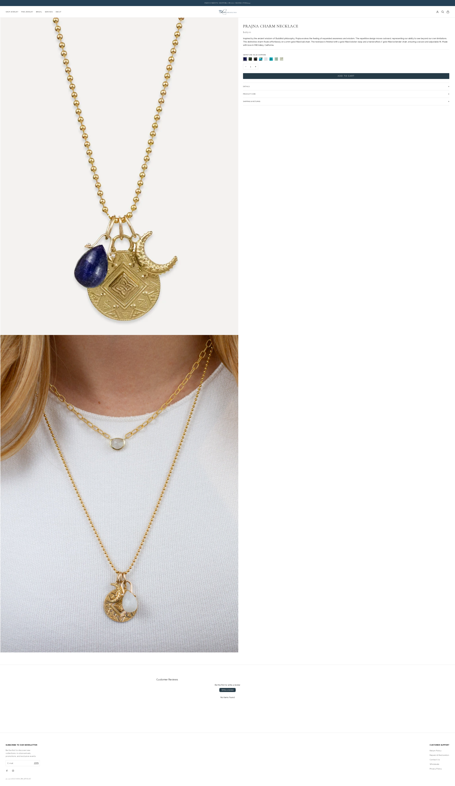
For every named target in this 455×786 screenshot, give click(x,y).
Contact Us (435, 760)
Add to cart (346, 76)
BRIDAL (39, 12)
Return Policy (435, 751)
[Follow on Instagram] (13, 771)
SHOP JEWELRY (12, 12)
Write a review (227, 690)
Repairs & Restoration (439, 755)
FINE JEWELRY (27, 12)
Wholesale (434, 764)
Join (36, 763)
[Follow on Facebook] (7, 771)
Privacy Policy (436, 769)
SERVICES (49, 12)
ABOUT (58, 12)
